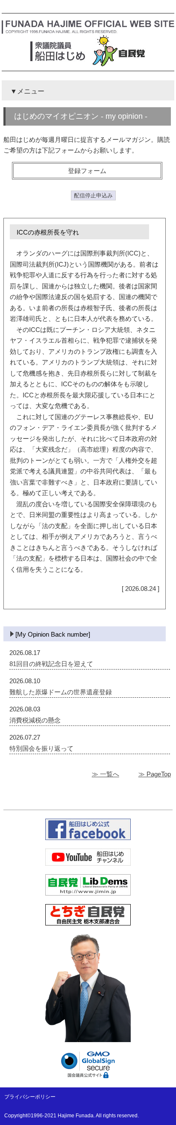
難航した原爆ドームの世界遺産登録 (60, 692)
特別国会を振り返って (41, 748)
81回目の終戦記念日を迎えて (51, 663)
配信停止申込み (93, 195)
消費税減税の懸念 (35, 720)
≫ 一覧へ (105, 774)
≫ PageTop (154, 774)
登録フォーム (87, 170)
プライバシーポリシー (30, 1097)
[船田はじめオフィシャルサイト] (88, 31)
